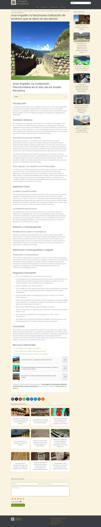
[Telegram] (35, 399)
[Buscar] (89, 3)
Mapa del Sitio (54, 523)
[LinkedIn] (31, 399)
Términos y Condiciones (57, 522)
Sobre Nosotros (54, 7)
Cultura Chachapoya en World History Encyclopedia (32, 354)
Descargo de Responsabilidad (58, 518)
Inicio (37, 7)
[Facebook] (12, 399)
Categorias (44, 7)
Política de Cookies (56, 520)
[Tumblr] (27, 399)
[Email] (39, 399)
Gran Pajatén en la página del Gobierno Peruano (31, 351)
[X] (16, 399)
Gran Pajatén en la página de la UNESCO (28, 348)
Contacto (62, 7)
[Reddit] (43, 399)
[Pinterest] (20, 399)
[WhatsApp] (24, 399)
